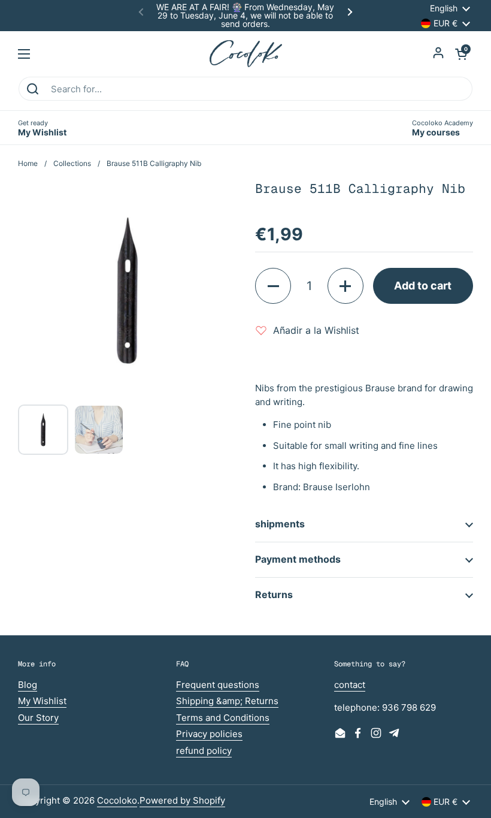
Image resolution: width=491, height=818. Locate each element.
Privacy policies (209, 733)
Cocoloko (117, 800)
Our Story (38, 717)
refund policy (204, 750)
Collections (72, 163)
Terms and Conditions (222, 717)
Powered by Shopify (182, 800)
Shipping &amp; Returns (227, 701)
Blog (27, 684)
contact (349, 684)
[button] (461, 54)
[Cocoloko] (246, 53)
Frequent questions (217, 684)
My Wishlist (42, 701)
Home (28, 163)
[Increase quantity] (345, 286)
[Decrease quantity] (273, 286)
